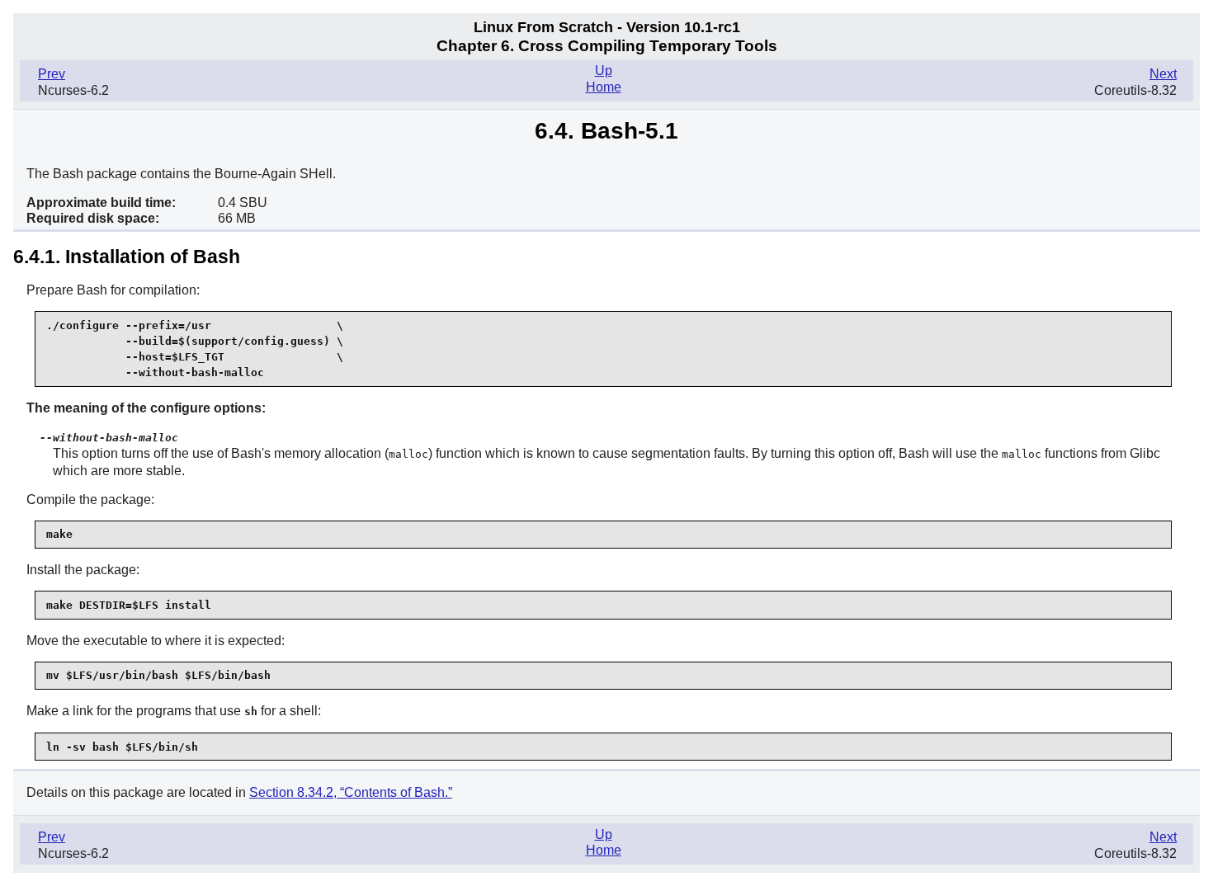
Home (603, 87)
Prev (51, 74)
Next (1163, 74)
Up (603, 71)
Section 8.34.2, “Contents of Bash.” (350, 792)
